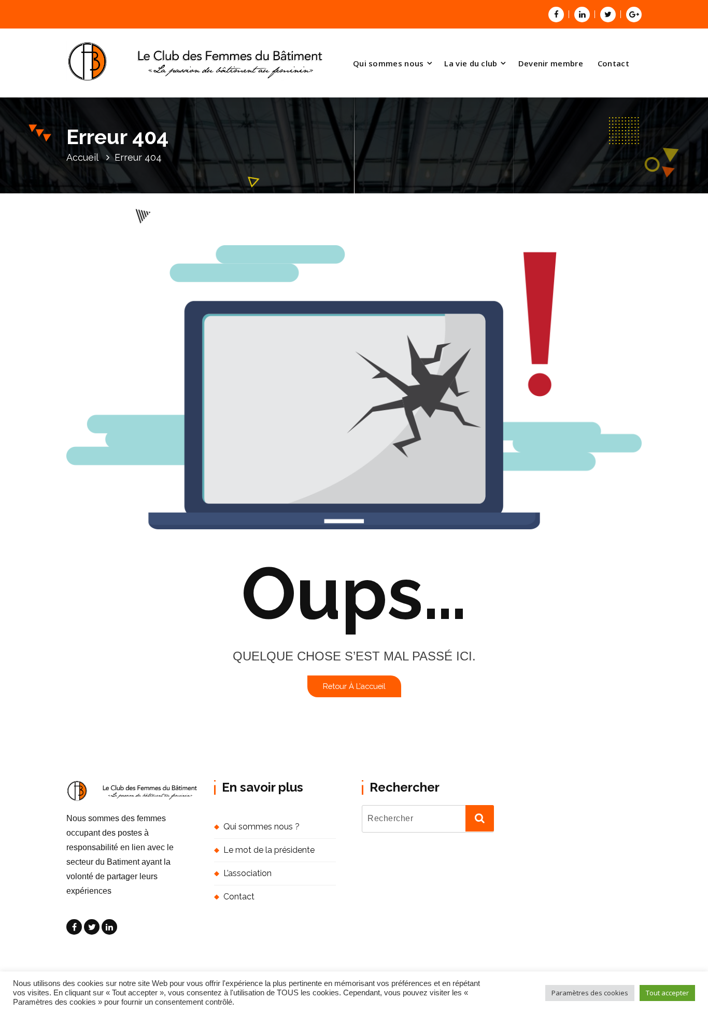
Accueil (82, 157)
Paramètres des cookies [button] (589, 992)
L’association (247, 873)
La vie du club (470, 63)
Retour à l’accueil (354, 686)
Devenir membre (550, 63)
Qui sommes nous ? (261, 827)
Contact (613, 63)
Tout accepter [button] (667, 992)
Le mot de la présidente (269, 850)
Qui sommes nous (388, 63)
